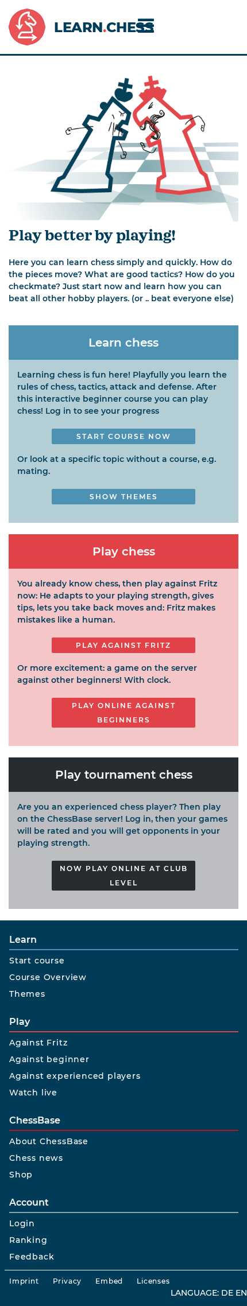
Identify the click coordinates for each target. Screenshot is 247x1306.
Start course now (123, 436)
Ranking (28, 1240)
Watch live (33, 1092)
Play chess (123, 551)
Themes (27, 994)
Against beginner (49, 1059)
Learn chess (123, 342)
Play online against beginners (124, 712)
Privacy (67, 1281)
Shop (21, 1174)
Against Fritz (38, 1042)
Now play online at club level (124, 875)
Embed (109, 1281)
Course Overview (48, 977)
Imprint (24, 1281)
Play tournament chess (123, 775)
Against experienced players (75, 1076)
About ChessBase (48, 1141)
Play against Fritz (123, 645)
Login (22, 1223)
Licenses (153, 1281)
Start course (37, 960)
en (241, 1293)
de (227, 1293)
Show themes (124, 496)
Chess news (36, 1158)
